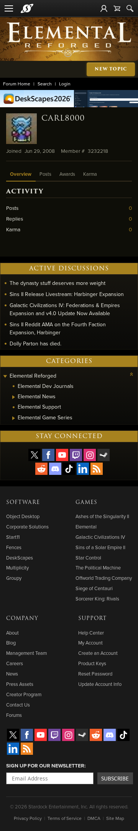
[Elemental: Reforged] (69, 39)
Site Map (115, 818)
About (12, 632)
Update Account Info (100, 684)
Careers (14, 663)
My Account (90, 642)
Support (92, 618)
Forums (14, 715)
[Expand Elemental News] (13, 397)
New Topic (111, 69)
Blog (11, 642)
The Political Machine (98, 567)
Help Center (91, 632)
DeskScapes (19, 557)
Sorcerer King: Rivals (97, 598)
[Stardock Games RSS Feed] (97, 469)
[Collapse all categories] (131, 374)
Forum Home (16, 83)
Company (22, 618)
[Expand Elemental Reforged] (5, 376)
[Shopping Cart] (117, 8)
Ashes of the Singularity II (102, 516)
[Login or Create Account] (104, 8)
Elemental (86, 526)
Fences (13, 547)
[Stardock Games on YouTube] (62, 455)
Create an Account (98, 652)
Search (45, 83)
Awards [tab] (67, 173)
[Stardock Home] (27, 8)
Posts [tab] (45, 173)
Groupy (13, 577)
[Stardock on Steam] (103, 455)
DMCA (93, 818)
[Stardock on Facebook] (48, 455)
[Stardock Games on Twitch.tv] (76, 455)
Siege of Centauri (94, 588)
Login (65, 83)
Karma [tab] (90, 173)
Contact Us (18, 704)
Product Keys (92, 663)
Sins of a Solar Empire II (100, 547)
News (12, 673)
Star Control (88, 557)
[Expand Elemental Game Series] (13, 418)
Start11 (13, 536)
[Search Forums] (130, 8)
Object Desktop (22, 516)
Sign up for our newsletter (45, 765)
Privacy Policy (28, 818)
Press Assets (19, 684)
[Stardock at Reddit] (41, 469)
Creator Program (23, 694)
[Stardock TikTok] (69, 469)
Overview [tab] (20, 174)
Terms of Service (65, 818)
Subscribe (115, 778)
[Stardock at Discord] (55, 469)
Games (86, 502)
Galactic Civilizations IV (100, 536)
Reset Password (95, 673)
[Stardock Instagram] (90, 455)
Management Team (26, 652)
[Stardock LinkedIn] (83, 469)
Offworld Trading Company (104, 577)
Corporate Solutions (27, 526)
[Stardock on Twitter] (34, 455)
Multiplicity (17, 567)
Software (23, 502)
